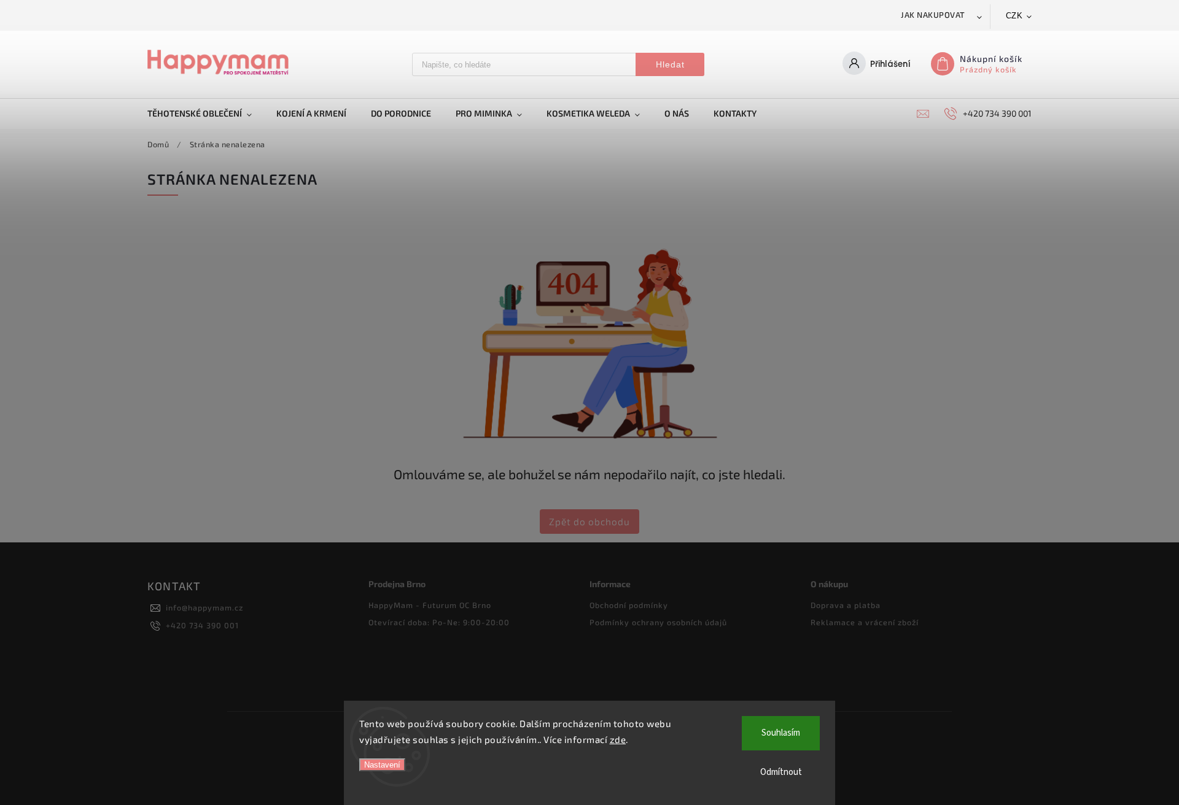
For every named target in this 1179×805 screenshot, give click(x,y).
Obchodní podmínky (629, 605)
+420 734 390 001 (202, 625)
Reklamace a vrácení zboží (865, 622)
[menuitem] (205, 113)
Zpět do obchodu (589, 521)
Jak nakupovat (933, 15)
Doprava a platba (846, 605)
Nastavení (382, 764)
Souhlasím (780, 732)
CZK (1014, 15)
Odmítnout (781, 772)
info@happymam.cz (204, 607)
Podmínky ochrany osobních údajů (658, 622)
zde (618, 739)
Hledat (670, 64)
